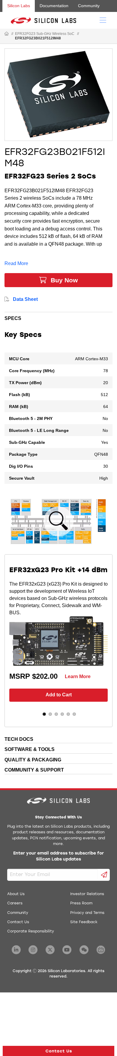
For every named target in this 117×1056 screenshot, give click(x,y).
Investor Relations (87, 894)
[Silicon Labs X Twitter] (50, 949)
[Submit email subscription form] (104, 875)
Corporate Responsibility (30, 931)
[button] (58, 1051)
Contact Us (18, 922)
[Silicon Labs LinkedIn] (16, 949)
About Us (16, 894)
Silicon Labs (18, 5)
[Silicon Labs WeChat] (84, 949)
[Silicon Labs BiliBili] (100, 949)
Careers (14, 903)
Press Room (81, 903)
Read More (16, 263)
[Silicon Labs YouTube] (66, 949)
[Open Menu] (103, 20)
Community (89, 5)
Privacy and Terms (87, 913)
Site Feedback (84, 922)
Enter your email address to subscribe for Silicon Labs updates (58, 856)
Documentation (54, 5)
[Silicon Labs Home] (6, 34)
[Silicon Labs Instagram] (33, 949)
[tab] (58, 317)
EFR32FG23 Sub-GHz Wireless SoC (44, 34)
